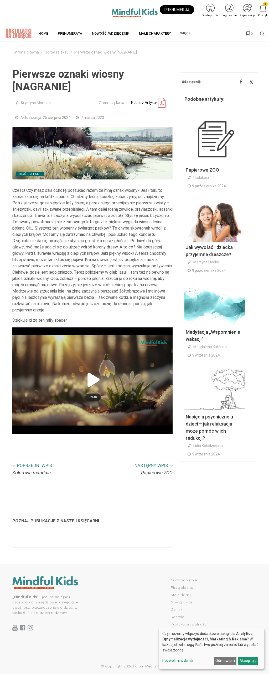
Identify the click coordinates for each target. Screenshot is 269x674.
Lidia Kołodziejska (208, 446)
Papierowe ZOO (202, 170)
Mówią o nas (182, 602)
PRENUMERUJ (176, 10)
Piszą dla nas (182, 587)
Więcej (186, 33)
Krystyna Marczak (36, 103)
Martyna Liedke (206, 262)
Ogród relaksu (57, 52)
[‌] (15, 627)
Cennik (176, 609)
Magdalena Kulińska (210, 347)
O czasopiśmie (184, 580)
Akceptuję (248, 661)
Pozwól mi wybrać (177, 661)
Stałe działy (181, 594)
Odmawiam (225, 661)
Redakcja (201, 178)
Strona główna (26, 52)
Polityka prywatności (189, 624)
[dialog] (211, 648)
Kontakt (177, 616)
